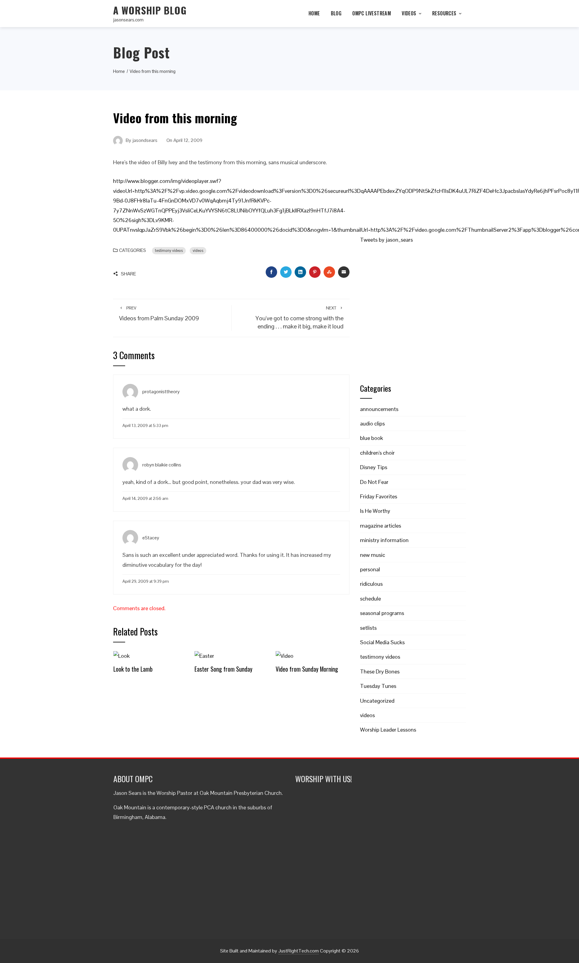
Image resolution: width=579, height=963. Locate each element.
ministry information (384, 540)
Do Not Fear (374, 481)
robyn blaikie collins (161, 464)
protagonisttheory (161, 391)
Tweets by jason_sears (386, 239)
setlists (368, 627)
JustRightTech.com (298, 951)
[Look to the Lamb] (121, 655)
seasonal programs (382, 613)
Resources (444, 13)
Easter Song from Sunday (223, 668)
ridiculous (371, 583)
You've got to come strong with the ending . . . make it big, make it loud (299, 317)
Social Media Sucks (382, 642)
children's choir (377, 452)
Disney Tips (373, 467)
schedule (370, 598)
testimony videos (169, 250)
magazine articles (380, 525)
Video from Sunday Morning (307, 668)
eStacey (150, 538)
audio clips (372, 423)
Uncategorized (377, 700)
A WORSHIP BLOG (150, 10)
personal (370, 569)
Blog (336, 13)
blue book (371, 437)
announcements (379, 409)
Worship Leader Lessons (388, 729)
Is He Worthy (375, 510)
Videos (409, 13)
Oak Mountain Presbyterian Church (241, 792)
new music (372, 554)
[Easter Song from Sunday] (204, 655)
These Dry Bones (380, 671)
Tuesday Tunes (378, 685)
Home (314, 13)
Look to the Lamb (133, 668)
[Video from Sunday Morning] (284, 655)
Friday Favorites (378, 496)
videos (198, 250)
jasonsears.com (128, 20)
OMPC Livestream (371, 13)
